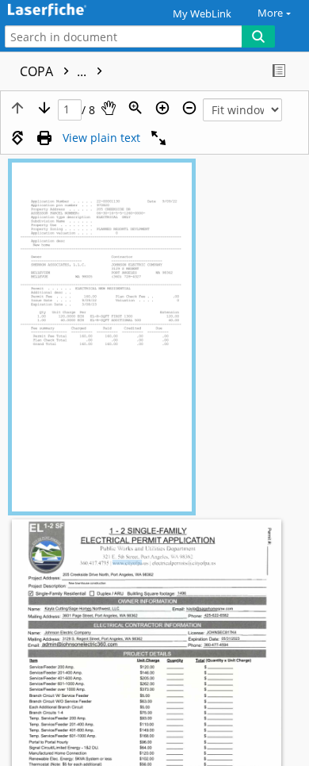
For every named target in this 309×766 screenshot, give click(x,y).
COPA (55, 71)
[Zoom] (135, 107)
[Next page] (44, 107)
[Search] (258, 36)
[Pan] (108, 107)
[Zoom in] (162, 107)
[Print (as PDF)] (44, 137)
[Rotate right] (17, 137)
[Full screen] (158, 137)
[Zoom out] (189, 107)
